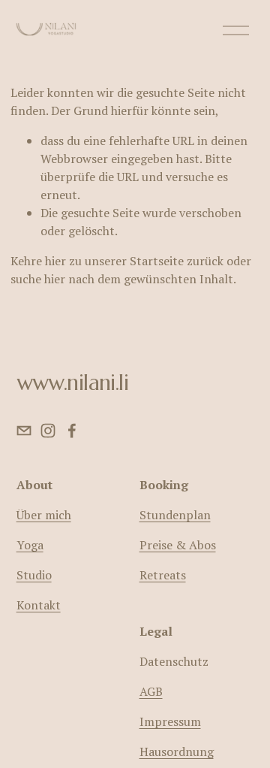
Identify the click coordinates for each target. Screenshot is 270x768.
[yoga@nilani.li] (24, 430)
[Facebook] (72, 430)
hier (55, 260)
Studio (34, 575)
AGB (151, 691)
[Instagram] (48, 430)
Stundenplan (175, 514)
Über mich (43, 514)
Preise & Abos (178, 545)
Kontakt (38, 605)
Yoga (30, 545)
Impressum (170, 721)
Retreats (163, 575)
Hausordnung (177, 751)
